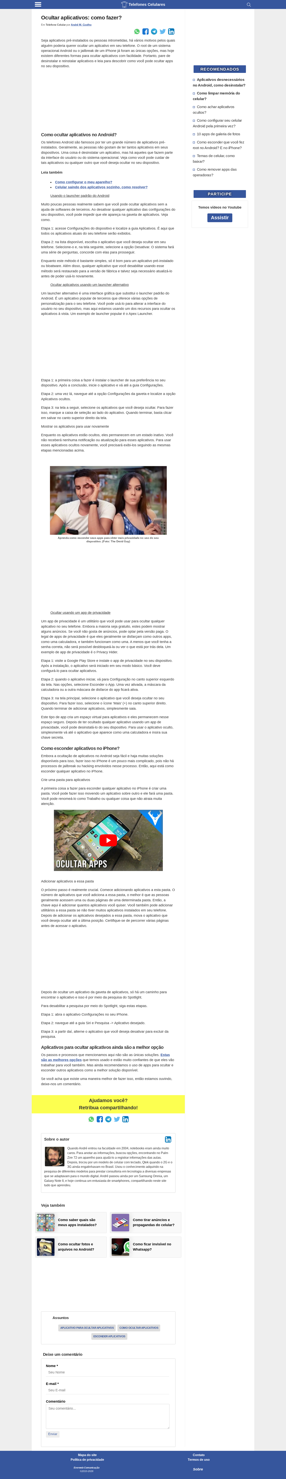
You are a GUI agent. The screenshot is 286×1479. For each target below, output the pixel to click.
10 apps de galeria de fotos (218, 134)
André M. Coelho (81, 24)
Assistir (220, 217)
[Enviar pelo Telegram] (154, 31)
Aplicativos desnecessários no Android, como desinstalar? (219, 82)
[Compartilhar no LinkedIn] (171, 31)
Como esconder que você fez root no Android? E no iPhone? (218, 145)
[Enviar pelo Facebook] (145, 31)
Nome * (52, 1366)
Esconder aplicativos (109, 1336)
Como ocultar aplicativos (138, 1327)
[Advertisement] (108, 99)
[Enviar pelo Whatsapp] (137, 31)
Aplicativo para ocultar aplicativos (87, 1327)
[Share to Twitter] (163, 31)
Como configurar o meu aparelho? (83, 182)
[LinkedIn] (168, 1139)
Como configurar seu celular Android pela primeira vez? (217, 123)
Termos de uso (199, 1459)
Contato (199, 1455)
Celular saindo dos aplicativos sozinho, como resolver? (101, 187)
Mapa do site (87, 1455)
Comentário (55, 1401)
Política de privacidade (87, 1459)
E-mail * (52, 1384)
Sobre (198, 1469)
